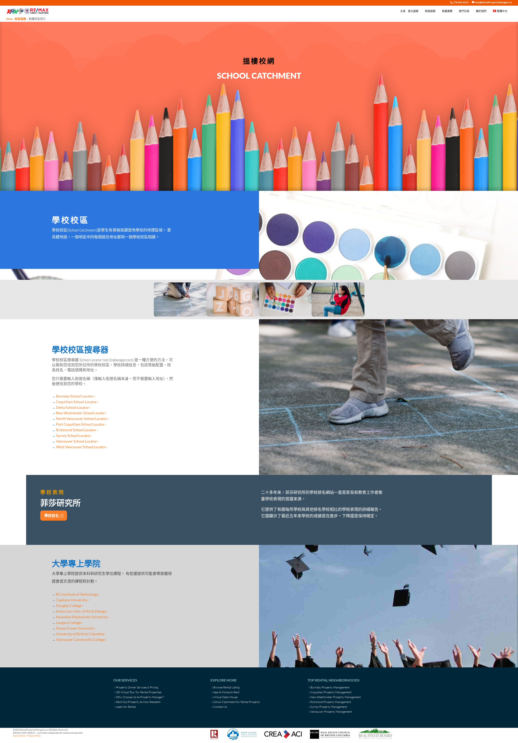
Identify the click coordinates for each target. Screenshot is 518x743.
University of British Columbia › (81, 634)
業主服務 (413, 11)
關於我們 (481, 11)
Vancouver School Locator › (77, 441)
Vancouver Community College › (81, 639)
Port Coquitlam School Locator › (81, 424)
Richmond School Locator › (77, 430)
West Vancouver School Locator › (82, 447)
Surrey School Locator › (74, 435)
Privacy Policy (34, 735)
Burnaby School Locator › (76, 396)
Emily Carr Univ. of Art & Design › (82, 611)
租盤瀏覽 (447, 11)
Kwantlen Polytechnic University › (82, 617)
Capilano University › (72, 600)
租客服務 (430, 11)
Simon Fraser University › (76, 628)
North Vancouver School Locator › (82, 418)
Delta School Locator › (73, 407)
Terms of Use (19, 735)
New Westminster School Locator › (81, 413)
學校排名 (51, 515)
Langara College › (69, 622)
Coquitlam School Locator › (77, 402)
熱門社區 (464, 11)
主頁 (402, 11)
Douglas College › (70, 605)
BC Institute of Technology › (78, 594)
